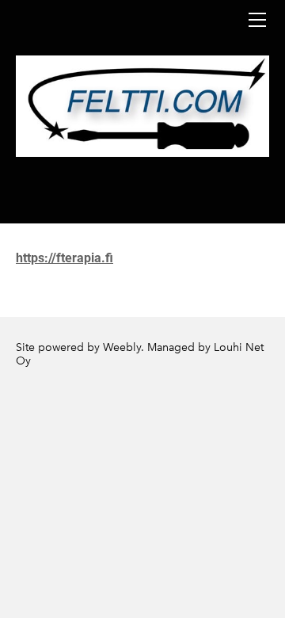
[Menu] (257, 20)
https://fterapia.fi (64, 257)
